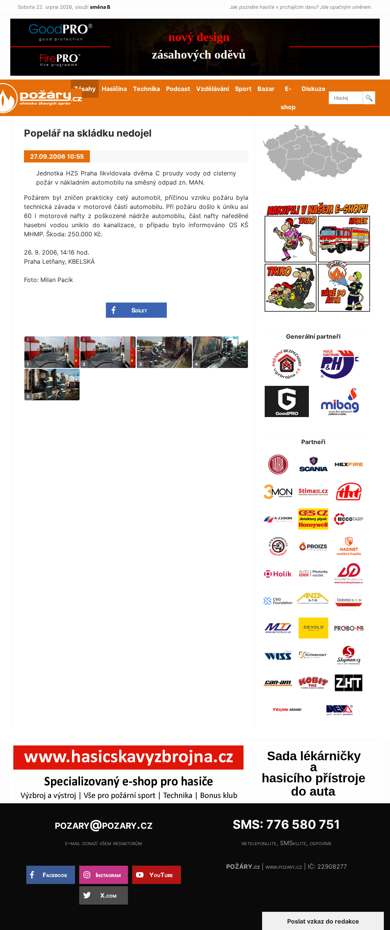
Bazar (266, 88)
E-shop (288, 98)
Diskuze (314, 88)
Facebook (55, 875)
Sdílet (139, 310)
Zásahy (85, 88)
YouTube (161, 875)
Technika (146, 88)
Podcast (178, 88)
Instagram (108, 875)
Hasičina (114, 88)
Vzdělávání (212, 88)
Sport (243, 88)
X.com (108, 895)
